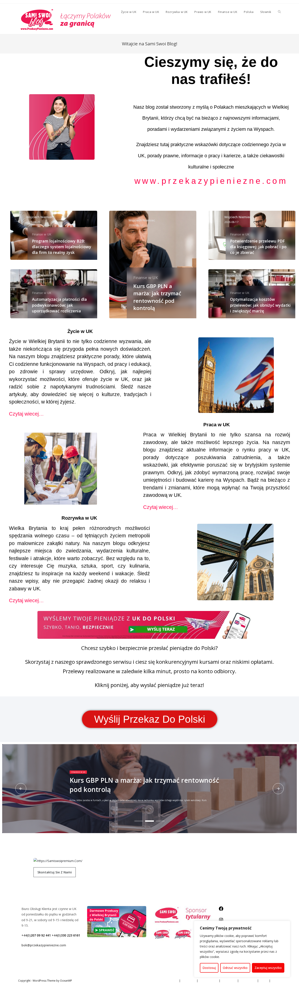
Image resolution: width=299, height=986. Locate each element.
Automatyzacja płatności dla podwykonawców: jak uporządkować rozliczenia (59, 305)
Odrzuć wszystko (235, 968)
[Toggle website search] (279, 12)
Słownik (276, 980)
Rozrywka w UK (208, 980)
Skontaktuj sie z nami (54, 872)
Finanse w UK (41, 234)
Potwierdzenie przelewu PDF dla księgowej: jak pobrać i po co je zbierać (258, 246)
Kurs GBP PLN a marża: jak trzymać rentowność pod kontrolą (157, 297)
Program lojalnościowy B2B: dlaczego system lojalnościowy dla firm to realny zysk (61, 246)
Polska (264, 980)
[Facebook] (221, 910)
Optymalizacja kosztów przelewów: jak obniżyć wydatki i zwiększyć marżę (260, 305)
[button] (20, 788)
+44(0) (36, 935)
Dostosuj (209, 968)
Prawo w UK (229, 980)
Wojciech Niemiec (39, 217)
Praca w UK (188, 980)
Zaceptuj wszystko (268, 968)
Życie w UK (171, 980)
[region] (242, 949)
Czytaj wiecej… (26, 414)
